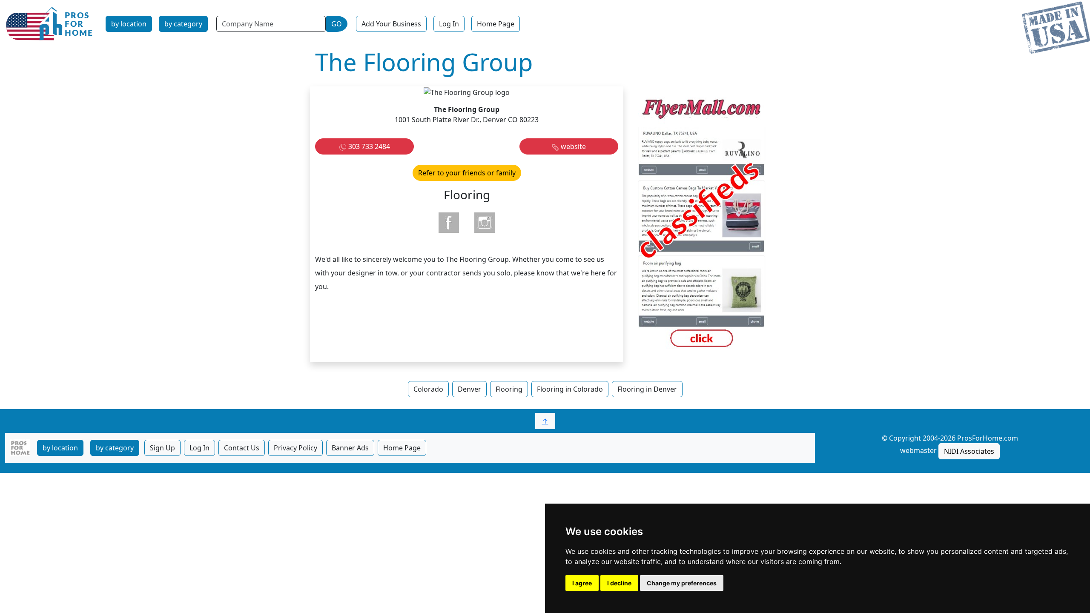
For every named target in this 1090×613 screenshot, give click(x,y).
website (573, 146)
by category (183, 24)
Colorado (428, 389)
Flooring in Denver (647, 389)
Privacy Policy (295, 448)
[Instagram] (484, 222)
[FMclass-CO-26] (702, 223)
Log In (449, 24)
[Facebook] (449, 222)
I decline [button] (619, 583)
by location (128, 24)
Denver (469, 389)
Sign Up (162, 448)
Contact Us (241, 448)
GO (336, 24)
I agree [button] (582, 583)
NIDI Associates (969, 451)
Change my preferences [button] (682, 583)
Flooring (509, 389)
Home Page (495, 24)
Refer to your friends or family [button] (467, 173)
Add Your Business (391, 24)
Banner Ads (350, 448)
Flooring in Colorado (570, 389)
